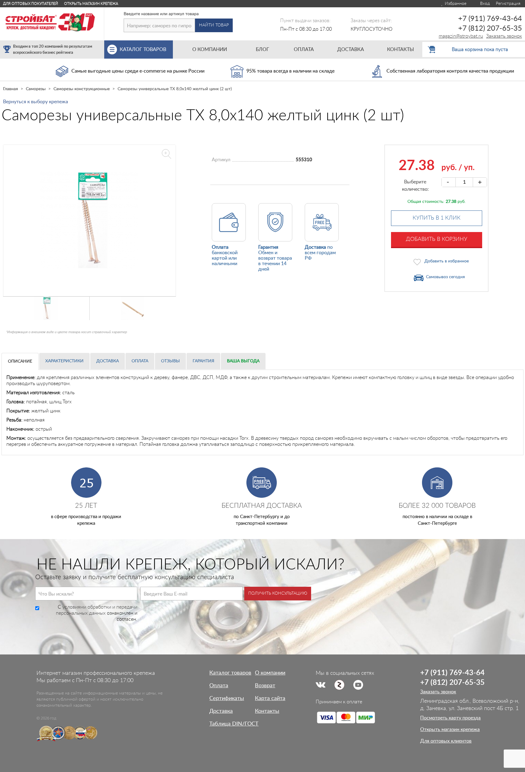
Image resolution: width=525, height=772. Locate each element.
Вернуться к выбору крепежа (35, 101)
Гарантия (203, 361)
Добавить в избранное (446, 261)
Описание (20, 361)
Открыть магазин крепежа (91, 3)
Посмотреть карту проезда (450, 718)
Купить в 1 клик (437, 218)
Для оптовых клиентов (446, 741)
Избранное (455, 4)
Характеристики (64, 361)
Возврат (265, 685)
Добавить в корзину (436, 239)
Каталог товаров (230, 673)
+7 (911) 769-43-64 (490, 18)
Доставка (107, 361)
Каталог (143, 49)
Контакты (267, 711)
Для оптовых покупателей (30, 3)
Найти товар (214, 25)
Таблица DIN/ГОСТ (234, 724)
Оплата (140, 361)
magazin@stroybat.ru (461, 36)
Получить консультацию (277, 593)
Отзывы (170, 361)
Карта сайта (270, 698)
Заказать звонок (504, 36)
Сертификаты (226, 698)
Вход (484, 4)
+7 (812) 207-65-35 (490, 28)
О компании (270, 673)
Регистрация (508, 4)
